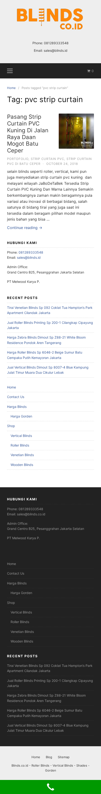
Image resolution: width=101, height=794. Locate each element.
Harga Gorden (21, 416)
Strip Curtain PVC (47, 159)
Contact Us (15, 397)
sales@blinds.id (55, 50)
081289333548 (56, 43)
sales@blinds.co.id (31, 514)
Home (11, 387)
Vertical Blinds (21, 436)
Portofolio (17, 159)
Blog (49, 757)
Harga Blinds (17, 407)
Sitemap (64, 757)
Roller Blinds (20, 445)
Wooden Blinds (22, 465)
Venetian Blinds (22, 455)
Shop (11, 426)
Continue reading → (24, 227)
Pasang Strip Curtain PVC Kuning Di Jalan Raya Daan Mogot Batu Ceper (27, 133)
